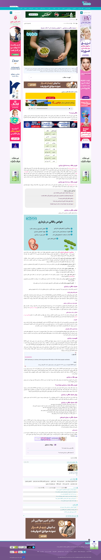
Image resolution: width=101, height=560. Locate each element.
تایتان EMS (59, 484)
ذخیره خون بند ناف (60, 481)
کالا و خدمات (19, 8)
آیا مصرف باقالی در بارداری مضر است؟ (65, 453)
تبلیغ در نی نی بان (48, 551)
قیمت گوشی (53, 481)
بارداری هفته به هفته (81, 551)
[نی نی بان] (86, 3)
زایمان (63, 8)
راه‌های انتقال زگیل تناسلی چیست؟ (65, 198)
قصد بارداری (80, 8)
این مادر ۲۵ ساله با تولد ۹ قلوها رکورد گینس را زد (68, 494)
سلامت (49, 8)
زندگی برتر (42, 551)
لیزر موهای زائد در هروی (50, 484)
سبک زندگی (42, 8)
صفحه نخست (87, 8)
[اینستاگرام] (14, 553)
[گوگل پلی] (22, 547)
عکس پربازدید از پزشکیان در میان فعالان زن (68, 509)
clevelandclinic (28, 357)
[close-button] (89, 540)
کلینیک (25, 8)
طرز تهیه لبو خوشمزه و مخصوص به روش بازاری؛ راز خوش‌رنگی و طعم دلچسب (57, 195)
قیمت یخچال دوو (74, 484)
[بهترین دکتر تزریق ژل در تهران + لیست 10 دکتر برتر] (72, 467)
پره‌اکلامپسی (71, 276)
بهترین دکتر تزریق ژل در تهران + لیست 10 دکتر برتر (73, 473)
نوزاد (59, 8)
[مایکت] (31, 547)
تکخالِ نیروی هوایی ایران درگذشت (70, 512)
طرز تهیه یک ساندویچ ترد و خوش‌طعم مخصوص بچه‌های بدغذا (65, 492)
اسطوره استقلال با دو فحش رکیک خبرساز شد (68, 507)
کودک (54, 8)
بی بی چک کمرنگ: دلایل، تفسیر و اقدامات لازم (63, 193)
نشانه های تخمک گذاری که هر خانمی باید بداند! (63, 201)
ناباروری (74, 8)
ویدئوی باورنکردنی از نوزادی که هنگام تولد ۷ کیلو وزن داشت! (66, 489)
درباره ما (71, 551)
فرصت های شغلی (61, 551)
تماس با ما (66, 551)
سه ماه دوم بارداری (72, 185)
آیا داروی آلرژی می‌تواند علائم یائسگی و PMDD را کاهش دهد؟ (65, 498)
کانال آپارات (54, 551)
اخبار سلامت (30, 8)
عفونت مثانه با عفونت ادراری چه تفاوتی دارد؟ (68, 500)
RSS (38, 551)
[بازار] (14, 547)
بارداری (68, 8)
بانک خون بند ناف (66, 484)
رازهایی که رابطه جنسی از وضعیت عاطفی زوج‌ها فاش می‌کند (66, 496)
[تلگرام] (22, 553)
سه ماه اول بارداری (72, 168)
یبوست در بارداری (33, 307)
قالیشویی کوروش (28, 481)
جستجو (75, 551)
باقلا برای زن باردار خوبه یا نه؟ (67, 448)
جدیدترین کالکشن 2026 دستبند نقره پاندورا (41, 481)
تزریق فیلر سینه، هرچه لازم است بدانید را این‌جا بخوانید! (61, 204)
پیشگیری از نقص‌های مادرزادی (67, 252)
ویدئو (37, 8)
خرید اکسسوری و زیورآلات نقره (71, 481)
